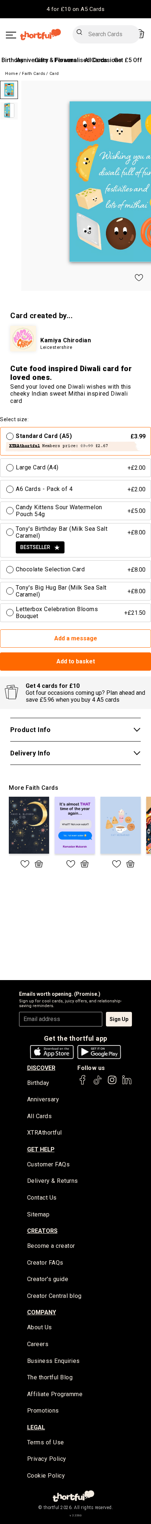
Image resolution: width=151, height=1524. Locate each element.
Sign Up (119, 1019)
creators (42, 1230)
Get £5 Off (128, 60)
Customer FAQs (48, 1164)
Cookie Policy (46, 1475)
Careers (38, 1344)
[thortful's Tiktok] (97, 1083)
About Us (39, 1327)
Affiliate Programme (55, 1394)
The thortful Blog (50, 1377)
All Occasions (103, 60)
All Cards (39, 1116)
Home (11, 73)
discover (41, 1067)
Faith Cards (33, 73)
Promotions (43, 1410)
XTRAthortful (44, 1132)
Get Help (41, 1149)
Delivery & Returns (52, 1180)
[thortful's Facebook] (82, 1083)
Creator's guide (48, 1279)
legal (36, 1427)
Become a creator (51, 1245)
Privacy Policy (46, 1458)
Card (54, 73)
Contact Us (42, 1197)
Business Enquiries (53, 1360)
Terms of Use (45, 1442)
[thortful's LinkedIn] (126, 1083)
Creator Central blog (54, 1295)
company (41, 1312)
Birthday (12, 60)
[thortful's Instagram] (112, 1083)
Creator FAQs (45, 1262)
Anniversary (32, 60)
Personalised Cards (80, 60)
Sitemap (38, 1214)
